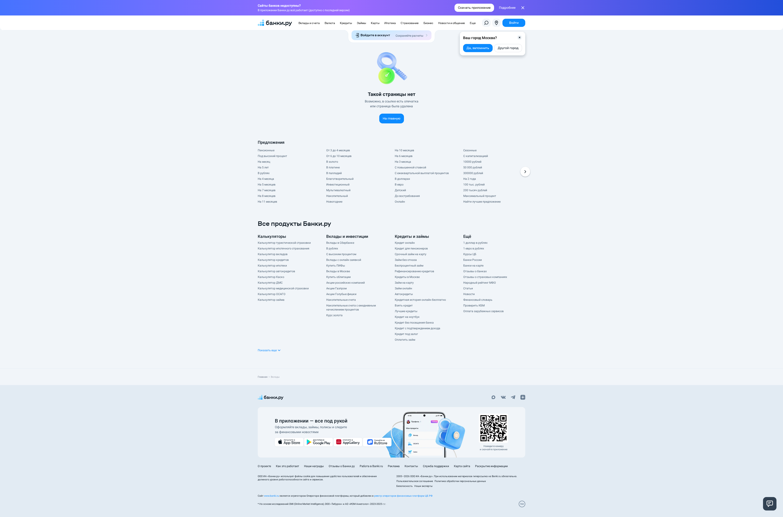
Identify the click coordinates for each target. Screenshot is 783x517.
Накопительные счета (341, 299)
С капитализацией (475, 156)
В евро (399, 184)
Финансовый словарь (477, 299)
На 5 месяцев (266, 184)
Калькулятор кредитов (273, 259)
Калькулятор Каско (271, 277)
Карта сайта (462, 466)
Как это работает (287, 466)
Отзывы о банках (475, 271)
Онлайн (400, 201)
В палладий (334, 173)
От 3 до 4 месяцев (338, 150)
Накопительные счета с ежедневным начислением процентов (351, 307)
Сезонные (470, 150)
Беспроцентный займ (409, 265)
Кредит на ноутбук (407, 316)
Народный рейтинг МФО (479, 282)
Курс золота (334, 315)
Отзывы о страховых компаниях (485, 277)
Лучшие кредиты (406, 311)
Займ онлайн (403, 288)
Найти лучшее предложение (482, 201)
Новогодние (334, 201)
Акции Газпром (336, 288)
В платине (333, 167)
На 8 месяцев (266, 196)
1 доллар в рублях (475, 242)
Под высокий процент (272, 156)
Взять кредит (404, 305)
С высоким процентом (341, 254)
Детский (400, 190)
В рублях (264, 173)
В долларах (402, 178)
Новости (469, 294)
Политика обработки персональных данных (460, 481)
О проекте (264, 466)
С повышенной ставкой (410, 167)
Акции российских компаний (345, 282)
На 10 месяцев (404, 150)
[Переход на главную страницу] (275, 23)
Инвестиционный (337, 184)
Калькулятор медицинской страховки (283, 288)
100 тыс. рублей (474, 184)
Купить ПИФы (335, 265)
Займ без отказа (406, 259)
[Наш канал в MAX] (493, 398)
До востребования (407, 196)
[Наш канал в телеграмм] (513, 398)
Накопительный (337, 196)
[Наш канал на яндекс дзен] (522, 398)
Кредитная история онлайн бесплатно (420, 299)
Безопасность (404, 486)
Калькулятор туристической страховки (284, 242)
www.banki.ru (271, 495)
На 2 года (469, 178)
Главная (263, 376)
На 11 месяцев (267, 201)
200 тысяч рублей (475, 190)
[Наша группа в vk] (503, 398)
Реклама (394, 466)
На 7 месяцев (266, 190)
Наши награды (314, 466)
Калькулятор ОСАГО (271, 294)
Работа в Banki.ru (371, 466)
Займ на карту (404, 282)
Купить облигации (338, 277)
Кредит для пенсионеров (411, 248)
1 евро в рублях (473, 248)
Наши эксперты (423, 486)
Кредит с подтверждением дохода (417, 328)
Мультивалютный (338, 190)
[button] (519, 37)
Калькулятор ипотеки (272, 265)
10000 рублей (472, 161)
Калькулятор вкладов (273, 254)
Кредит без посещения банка (414, 322)
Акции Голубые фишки (341, 294)
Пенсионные (266, 150)
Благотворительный (340, 178)
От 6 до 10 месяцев (339, 156)
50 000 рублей (472, 167)
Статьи (468, 288)
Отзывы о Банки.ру (342, 466)
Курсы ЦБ (469, 254)
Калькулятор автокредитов (276, 271)
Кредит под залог (406, 334)
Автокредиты (404, 294)
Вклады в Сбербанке (340, 242)
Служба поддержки (436, 466)
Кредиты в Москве (407, 277)
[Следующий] (525, 172)
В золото (332, 161)
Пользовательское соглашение (414, 481)
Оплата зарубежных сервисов (483, 311)
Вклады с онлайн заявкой (343, 259)
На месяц (264, 161)
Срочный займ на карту (410, 254)
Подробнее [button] (507, 7)
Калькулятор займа (271, 299)
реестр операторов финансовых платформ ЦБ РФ (403, 495)
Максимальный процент (479, 196)
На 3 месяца (403, 161)
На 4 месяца (266, 178)
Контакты (411, 466)
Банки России (472, 259)
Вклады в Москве (338, 271)
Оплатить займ (405, 339)
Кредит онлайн (405, 242)
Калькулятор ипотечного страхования (283, 248)
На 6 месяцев (404, 156)
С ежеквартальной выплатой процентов (422, 173)
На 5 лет (263, 167)
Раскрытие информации (491, 466)
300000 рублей (473, 173)
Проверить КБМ (474, 305)
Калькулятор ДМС (270, 282)
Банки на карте (473, 265)
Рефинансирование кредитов (414, 271)
